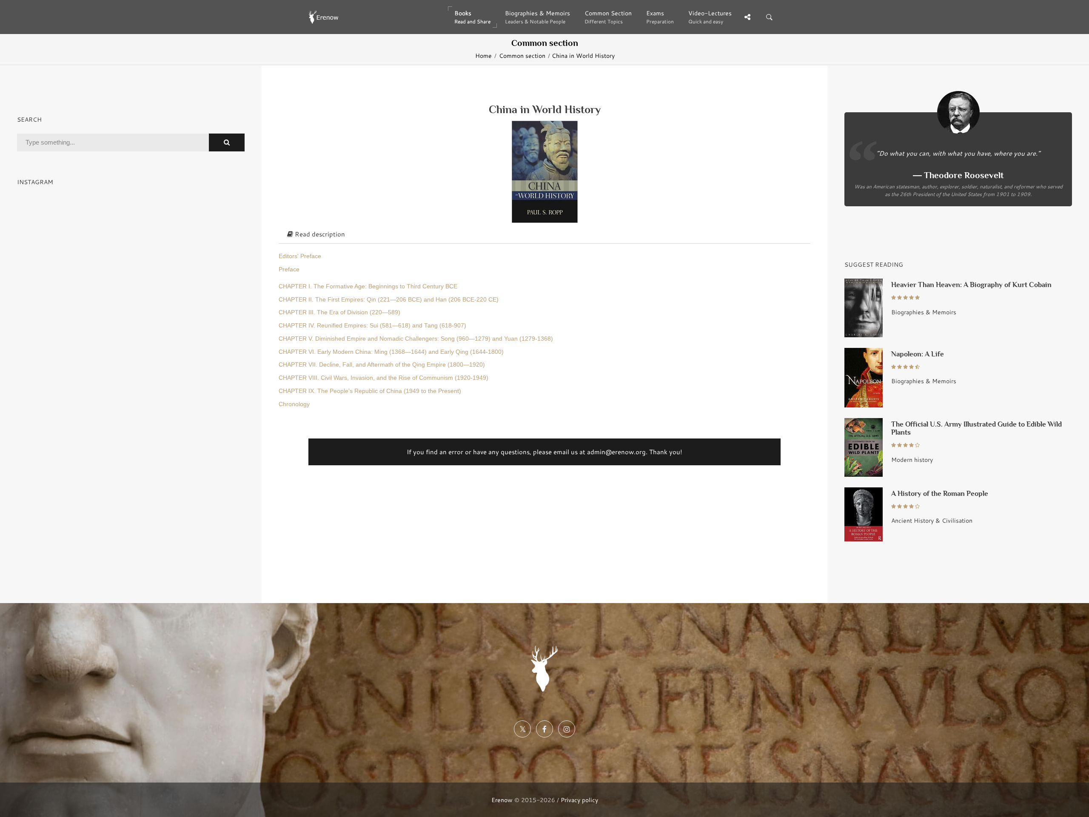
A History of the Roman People (939, 494)
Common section (522, 56)
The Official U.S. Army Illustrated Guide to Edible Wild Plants (976, 428)
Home (483, 56)
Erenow (502, 800)
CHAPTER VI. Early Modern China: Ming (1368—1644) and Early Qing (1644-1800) (391, 352)
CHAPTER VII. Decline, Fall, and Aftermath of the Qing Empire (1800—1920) (382, 365)
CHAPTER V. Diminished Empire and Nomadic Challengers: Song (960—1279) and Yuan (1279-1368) (416, 339)
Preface (289, 269)
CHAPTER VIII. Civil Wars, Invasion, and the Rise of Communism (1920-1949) (383, 378)
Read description (319, 234)
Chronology (294, 404)
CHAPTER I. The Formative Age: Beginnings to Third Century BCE (368, 286)
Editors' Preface (300, 256)
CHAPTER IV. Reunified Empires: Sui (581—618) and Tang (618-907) (372, 325)
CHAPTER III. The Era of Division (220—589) (339, 312)
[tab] (544, 234)
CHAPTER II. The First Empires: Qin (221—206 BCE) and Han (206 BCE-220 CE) (389, 299)
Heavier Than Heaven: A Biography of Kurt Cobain (971, 285)
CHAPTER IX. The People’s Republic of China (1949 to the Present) (370, 391)
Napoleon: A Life (917, 354)
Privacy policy (579, 800)
